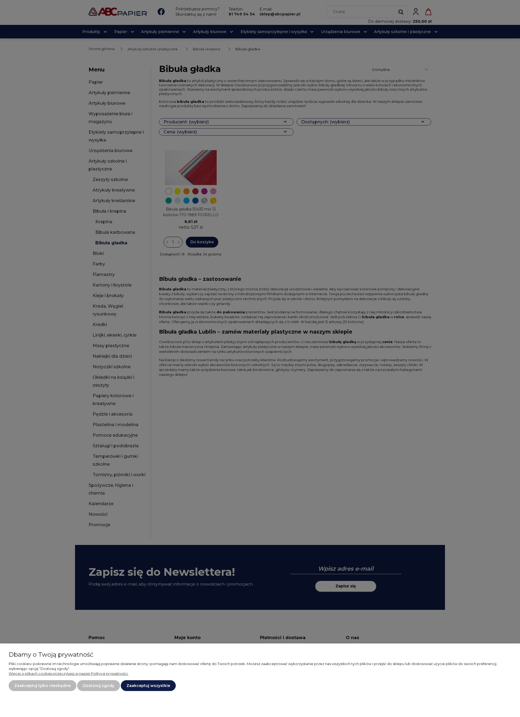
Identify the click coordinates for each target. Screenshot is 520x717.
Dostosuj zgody (98, 685)
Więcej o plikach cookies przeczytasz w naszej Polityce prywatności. (68, 673)
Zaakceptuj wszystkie (148, 685)
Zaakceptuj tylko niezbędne (42, 685)
